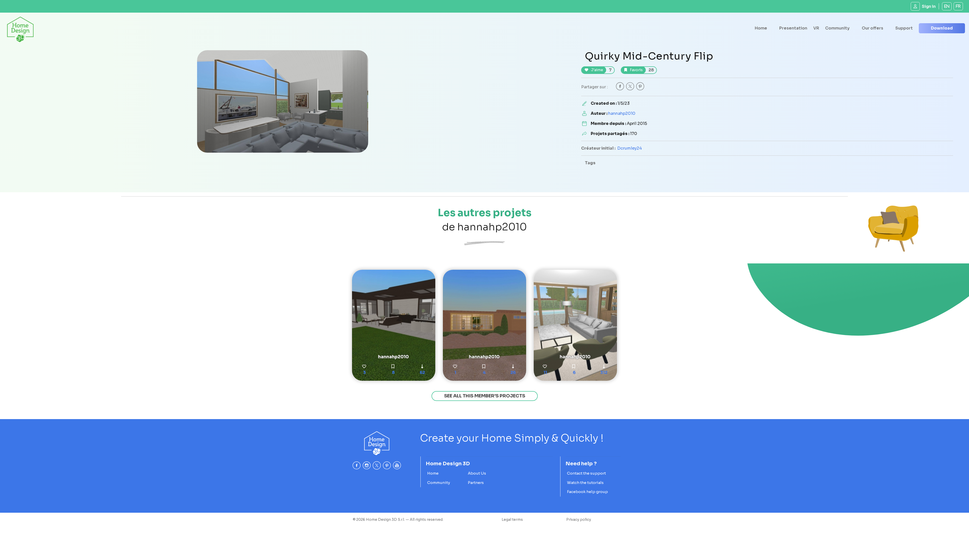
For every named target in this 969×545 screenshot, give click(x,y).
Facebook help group (587, 491)
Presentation (793, 28)
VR (816, 28)
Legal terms (512, 519)
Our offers (872, 28)
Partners (476, 482)
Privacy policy (578, 519)
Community (837, 28)
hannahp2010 (621, 113)
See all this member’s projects (484, 396)
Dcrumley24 (629, 148)
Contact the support (586, 473)
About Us (477, 473)
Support (904, 28)
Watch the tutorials (585, 482)
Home (761, 28)
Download (942, 28)
